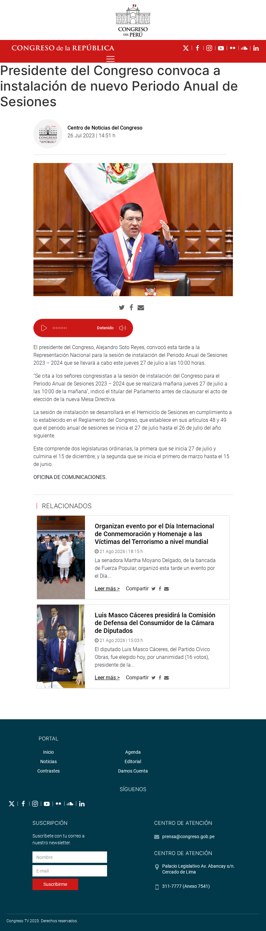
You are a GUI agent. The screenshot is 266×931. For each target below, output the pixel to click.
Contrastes (48, 771)
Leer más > (107, 588)
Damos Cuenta (133, 771)
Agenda (133, 752)
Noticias (48, 761)
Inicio (48, 752)
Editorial (133, 761)
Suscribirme (55, 884)
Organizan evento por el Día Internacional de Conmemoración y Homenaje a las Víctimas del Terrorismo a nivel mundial (154, 534)
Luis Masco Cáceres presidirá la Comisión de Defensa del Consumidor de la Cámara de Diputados (155, 623)
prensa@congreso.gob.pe (188, 836)
